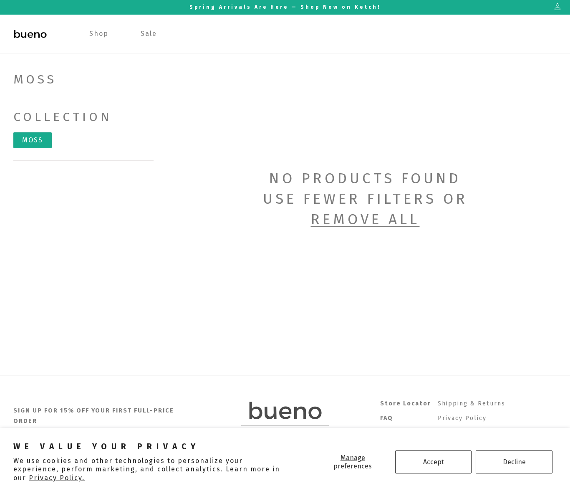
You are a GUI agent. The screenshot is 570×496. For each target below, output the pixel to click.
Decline (514, 462)
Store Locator (405, 403)
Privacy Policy (462, 418)
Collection (62, 116)
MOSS (32, 140)
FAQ (386, 418)
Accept (433, 462)
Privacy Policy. (57, 478)
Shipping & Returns (471, 403)
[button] (99, 34)
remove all (365, 219)
